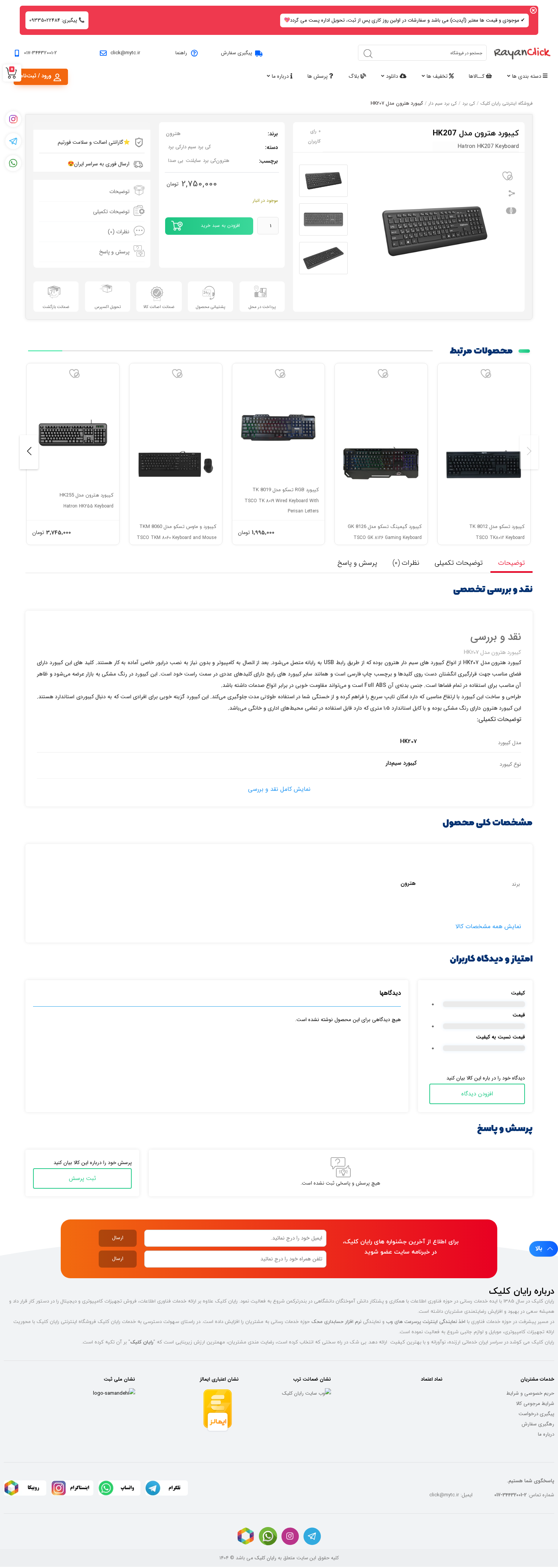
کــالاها (477, 76)
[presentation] (529, 452)
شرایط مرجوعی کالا (535, 1404)
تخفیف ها (438, 76)
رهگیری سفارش (538, 1424)
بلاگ (354, 76)
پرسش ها (318, 76)
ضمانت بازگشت (56, 307)
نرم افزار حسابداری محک (336, 1321)
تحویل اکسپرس (108, 307)
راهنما (181, 53)
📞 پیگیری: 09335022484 (57, 20)
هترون (173, 133)
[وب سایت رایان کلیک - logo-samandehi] (114, 1393)
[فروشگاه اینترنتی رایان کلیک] (522, 52)
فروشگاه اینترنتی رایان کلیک (507, 103)
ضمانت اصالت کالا (159, 307)
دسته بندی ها (527, 76)
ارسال (117, 1238)
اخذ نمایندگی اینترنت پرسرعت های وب (425, 1321)
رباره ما (545, 1434)
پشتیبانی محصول (210, 307)
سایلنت (193, 161)
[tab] (92, 192)
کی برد (468, 103)
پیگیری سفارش (236, 53)
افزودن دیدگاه (477, 1093)
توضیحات (119, 191)
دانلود (393, 76)
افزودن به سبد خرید (220, 225)
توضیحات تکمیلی (111, 211)
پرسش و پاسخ (114, 252)
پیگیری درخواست (536, 1414)
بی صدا (175, 161)
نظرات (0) (118, 232)
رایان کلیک (265, 1558)
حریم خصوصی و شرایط (530, 1393)
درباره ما (281, 76)
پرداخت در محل (262, 307)
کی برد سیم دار (443, 103)
